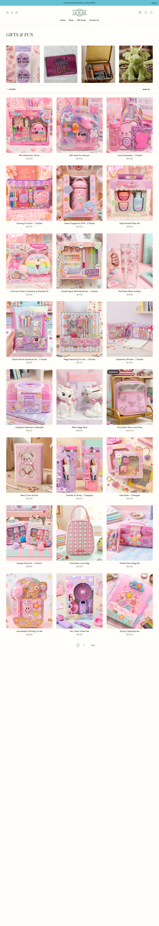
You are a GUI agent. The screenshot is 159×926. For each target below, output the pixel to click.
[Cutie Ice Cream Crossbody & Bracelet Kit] (29, 261)
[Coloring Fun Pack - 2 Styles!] (29, 193)
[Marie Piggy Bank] (79, 397)
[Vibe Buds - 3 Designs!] (130, 465)
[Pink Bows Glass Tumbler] (130, 261)
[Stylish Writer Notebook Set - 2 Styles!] (29, 329)
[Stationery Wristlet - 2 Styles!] (130, 329)
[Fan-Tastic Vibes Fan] (79, 601)
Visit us (154, 3)
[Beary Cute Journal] (29, 465)
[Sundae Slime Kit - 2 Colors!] (29, 533)
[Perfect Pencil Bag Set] (130, 533)
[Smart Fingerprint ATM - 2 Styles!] (79, 193)
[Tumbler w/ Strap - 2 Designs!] (79, 465)
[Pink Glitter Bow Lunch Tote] (130, 397)
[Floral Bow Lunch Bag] (79, 533)
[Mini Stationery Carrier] (29, 125)
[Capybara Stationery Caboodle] (29, 397)
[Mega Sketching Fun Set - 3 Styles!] (79, 329)
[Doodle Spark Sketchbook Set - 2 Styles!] (79, 261)
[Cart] (151, 12)
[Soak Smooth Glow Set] (130, 193)
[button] (71, 20)
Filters (12, 89)
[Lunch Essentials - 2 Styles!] (130, 125)
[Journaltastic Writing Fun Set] (29, 601)
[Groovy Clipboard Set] (130, 601)
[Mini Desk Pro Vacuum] (79, 125)
